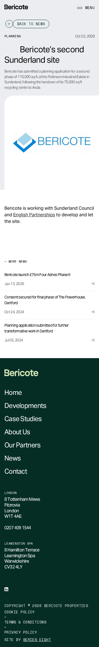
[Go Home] (16, 7)
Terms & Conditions (25, 622)
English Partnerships (34, 215)
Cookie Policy (19, 612)
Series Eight (37, 640)
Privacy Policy (20, 632)
